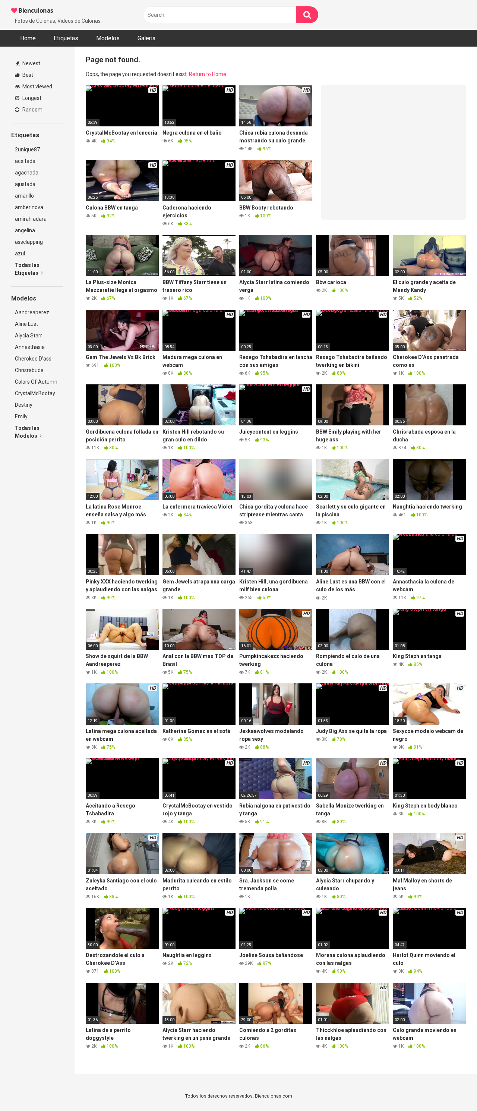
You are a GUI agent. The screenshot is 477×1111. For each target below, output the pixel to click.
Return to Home (207, 74)
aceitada (25, 161)
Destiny (23, 405)
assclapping (29, 242)
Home (28, 38)
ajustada (25, 184)
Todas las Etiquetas (27, 269)
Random (31, 110)
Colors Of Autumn (36, 382)
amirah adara (31, 219)
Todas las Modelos (27, 432)
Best (27, 75)
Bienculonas (35, 10)
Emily (21, 416)
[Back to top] (452, 1088)
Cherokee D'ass (33, 359)
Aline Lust (26, 324)
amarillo (24, 196)
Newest (30, 63)
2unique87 (27, 149)
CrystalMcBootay (35, 393)
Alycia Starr (28, 336)
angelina (25, 230)
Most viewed (36, 86)
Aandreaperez (32, 312)
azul (20, 253)
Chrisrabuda (29, 370)
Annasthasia (30, 347)
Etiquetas (66, 38)
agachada (26, 173)
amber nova (29, 207)
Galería (146, 38)
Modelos (108, 38)
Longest (31, 98)
